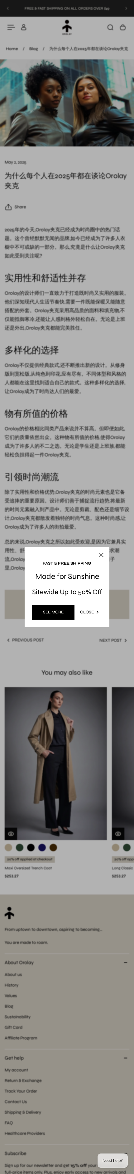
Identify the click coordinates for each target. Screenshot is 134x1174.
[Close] (101, 555)
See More (53, 612)
